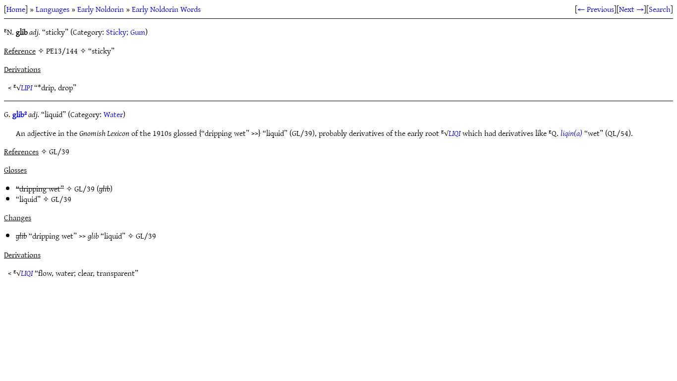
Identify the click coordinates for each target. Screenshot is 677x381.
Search (660, 9)
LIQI (454, 133)
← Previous (595, 9)
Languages (52, 9)
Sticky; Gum (125, 32)
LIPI (26, 87)
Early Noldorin (100, 9)
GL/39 (84, 188)
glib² (19, 114)
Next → (631, 9)
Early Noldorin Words (166, 9)
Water (113, 114)
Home (15, 9)
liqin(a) (571, 133)
